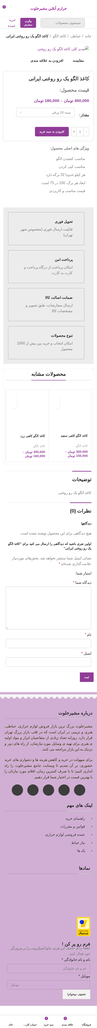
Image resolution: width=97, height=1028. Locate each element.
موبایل (84, 976)
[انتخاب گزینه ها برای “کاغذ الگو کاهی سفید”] (56, 397)
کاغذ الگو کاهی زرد (32, 436)
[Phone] (33, 790)
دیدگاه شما (82, 582)
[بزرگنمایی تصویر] (81, 44)
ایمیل (86, 653)
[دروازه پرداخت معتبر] (83, 926)
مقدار (85, 115)
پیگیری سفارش (28, 23)
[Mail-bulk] (48, 790)
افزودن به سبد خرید (51, 131)
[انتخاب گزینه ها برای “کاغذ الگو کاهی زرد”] (13, 397)
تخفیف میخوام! (76, 994)
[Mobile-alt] (17, 790)
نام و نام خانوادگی (76, 960)
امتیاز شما (83, 573)
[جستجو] (46, 23)
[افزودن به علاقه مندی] (56, 405)
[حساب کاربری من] (14, 8)
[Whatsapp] (64, 790)
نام (88, 634)
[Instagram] (79, 790)
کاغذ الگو (59, 36)
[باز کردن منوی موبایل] (91, 22)
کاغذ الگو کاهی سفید (74, 435)
